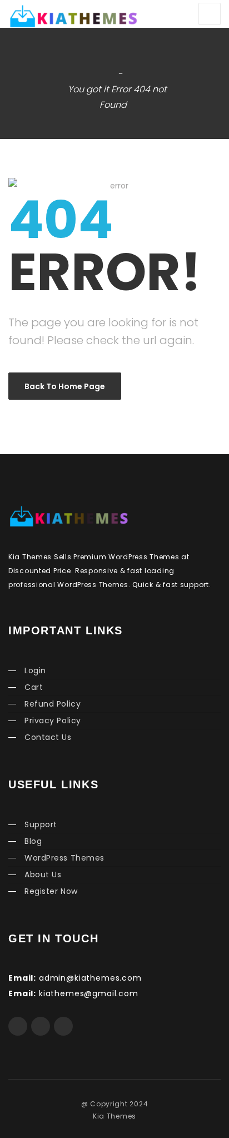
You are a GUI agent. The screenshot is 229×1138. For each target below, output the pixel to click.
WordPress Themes (64, 857)
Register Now (51, 891)
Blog (33, 841)
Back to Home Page (64, 386)
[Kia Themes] (47, 15)
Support (40, 824)
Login (35, 670)
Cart (33, 687)
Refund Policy (52, 703)
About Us (42, 874)
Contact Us (48, 737)
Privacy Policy (52, 720)
